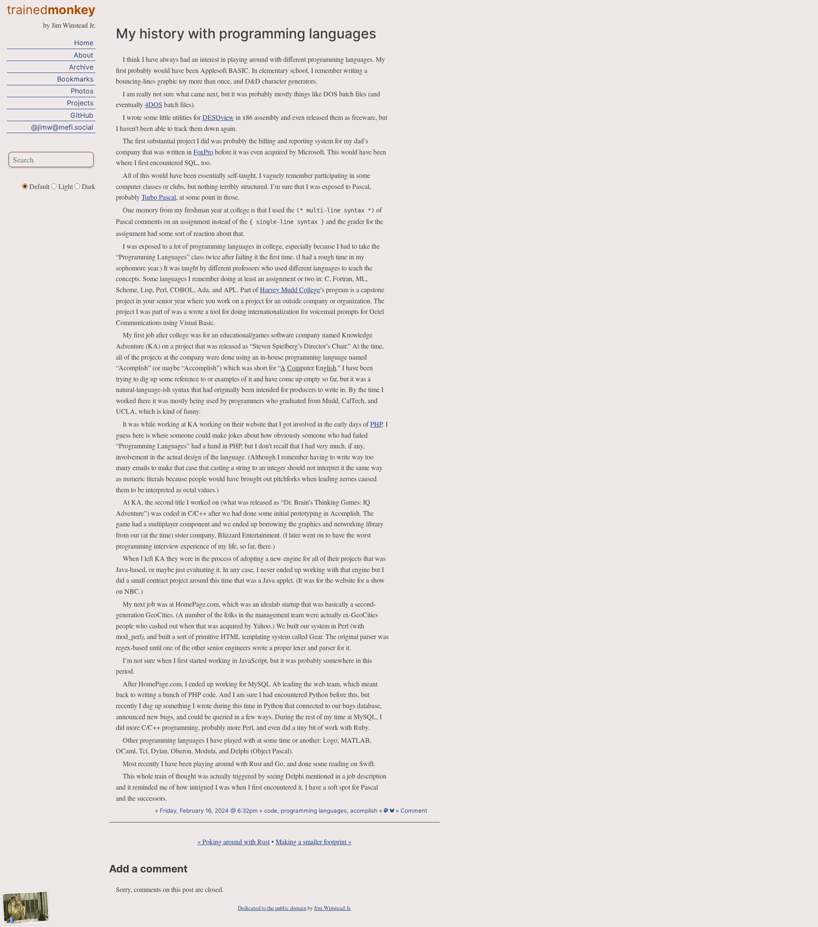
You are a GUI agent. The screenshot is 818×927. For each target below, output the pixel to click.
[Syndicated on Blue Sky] (393, 810)
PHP (376, 423)
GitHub (81, 114)
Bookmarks (75, 78)
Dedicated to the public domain (272, 908)
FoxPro (203, 151)
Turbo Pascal (158, 196)
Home (83, 42)
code (270, 810)
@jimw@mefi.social (62, 126)
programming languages (314, 810)
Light (66, 186)
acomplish (363, 810)
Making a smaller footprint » (313, 841)
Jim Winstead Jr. (332, 908)
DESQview (218, 117)
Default (39, 186)
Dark (87, 186)
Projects (80, 103)
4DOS (153, 104)
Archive (81, 66)
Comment (413, 810)
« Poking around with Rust (233, 841)
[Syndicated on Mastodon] (387, 810)
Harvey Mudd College (290, 289)
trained (51, 9)
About (83, 54)
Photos (82, 90)
